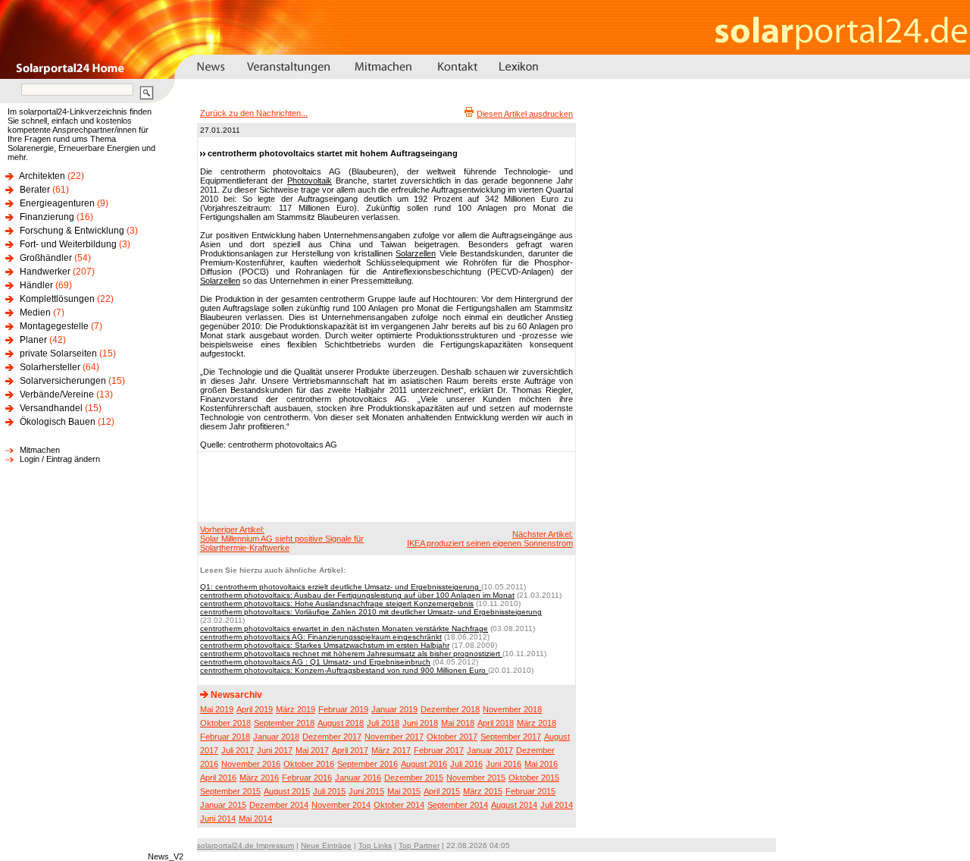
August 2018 (341, 722)
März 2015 (482, 791)
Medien (35, 312)
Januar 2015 (223, 804)
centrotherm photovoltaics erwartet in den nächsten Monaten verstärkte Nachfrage (344, 628)
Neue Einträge (326, 845)
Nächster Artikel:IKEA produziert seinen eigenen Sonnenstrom (490, 538)
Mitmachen (40, 449)
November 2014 (341, 804)
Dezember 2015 (413, 777)
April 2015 (442, 791)
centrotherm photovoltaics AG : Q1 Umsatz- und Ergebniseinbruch (315, 662)
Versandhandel (51, 408)
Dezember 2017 (331, 736)
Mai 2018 (457, 722)
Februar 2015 (530, 791)
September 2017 (510, 736)
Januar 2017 (490, 750)
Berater (35, 189)
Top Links (375, 845)
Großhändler (46, 258)
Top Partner (419, 845)
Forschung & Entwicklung (72, 230)
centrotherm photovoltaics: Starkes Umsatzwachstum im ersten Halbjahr (324, 645)
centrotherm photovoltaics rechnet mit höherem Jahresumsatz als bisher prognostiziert (351, 653)
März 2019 (295, 709)
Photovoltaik (309, 180)
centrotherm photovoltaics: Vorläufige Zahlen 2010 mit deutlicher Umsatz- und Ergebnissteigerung (371, 612)
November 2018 (512, 709)
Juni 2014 (218, 818)
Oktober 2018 (225, 722)
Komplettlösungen (57, 299)
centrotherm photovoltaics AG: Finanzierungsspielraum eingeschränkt (321, 637)
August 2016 (424, 763)
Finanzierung (47, 217)
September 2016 (367, 763)
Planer (33, 340)
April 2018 (495, 722)
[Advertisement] (384, 486)
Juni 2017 (275, 750)
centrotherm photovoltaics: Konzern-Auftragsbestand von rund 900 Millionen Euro (344, 670)
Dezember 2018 (450, 709)
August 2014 (514, 804)
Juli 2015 (329, 791)
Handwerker (45, 271)
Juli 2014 (556, 804)
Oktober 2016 (308, 763)
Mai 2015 (404, 791)
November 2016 (250, 763)
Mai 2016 (541, 763)
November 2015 (475, 777)
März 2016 (259, 777)
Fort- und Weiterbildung (68, 244)
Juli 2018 (383, 722)
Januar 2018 (276, 736)
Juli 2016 (466, 763)
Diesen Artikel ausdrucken (525, 113)
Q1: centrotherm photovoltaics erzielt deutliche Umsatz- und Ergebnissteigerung (340, 587)
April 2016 (218, 777)
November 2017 (394, 736)
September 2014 (457, 804)
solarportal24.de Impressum (245, 845)
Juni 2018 (420, 722)
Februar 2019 (343, 709)
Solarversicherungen (63, 381)
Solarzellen (416, 253)
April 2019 (254, 709)
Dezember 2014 (278, 804)
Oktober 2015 (533, 777)
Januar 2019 (394, 709)
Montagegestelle (54, 326)
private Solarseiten (58, 353)
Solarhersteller (50, 367)
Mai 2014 (255, 818)
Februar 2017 (439, 750)
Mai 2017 (312, 750)
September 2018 (284, 722)
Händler (36, 285)
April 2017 (350, 750)
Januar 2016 (358, 777)
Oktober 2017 (452, 736)
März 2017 (391, 750)
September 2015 (230, 791)
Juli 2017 (237, 750)
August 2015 (287, 791)
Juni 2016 (503, 763)
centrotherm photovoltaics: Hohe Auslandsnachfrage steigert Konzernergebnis (337, 603)
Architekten (42, 176)
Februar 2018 (225, 736)
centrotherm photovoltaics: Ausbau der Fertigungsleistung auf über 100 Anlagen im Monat (357, 595)
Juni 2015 (366, 791)
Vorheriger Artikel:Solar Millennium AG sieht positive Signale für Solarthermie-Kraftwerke (282, 538)
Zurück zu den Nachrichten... (254, 113)
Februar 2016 (307, 777)
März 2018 (536, 722)
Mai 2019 (216, 709)
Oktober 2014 (399, 804)
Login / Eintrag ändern (60, 458)
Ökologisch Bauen (57, 421)
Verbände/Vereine (57, 394)
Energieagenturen (57, 203)
